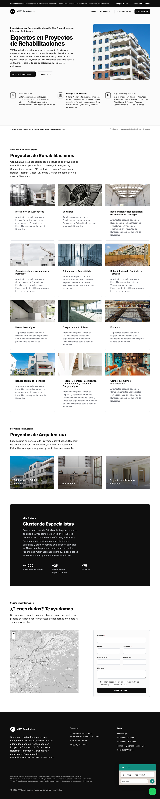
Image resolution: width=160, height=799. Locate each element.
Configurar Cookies (125, 750)
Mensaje (101, 668)
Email (100, 646)
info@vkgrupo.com (78, 744)
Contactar (140, 11)
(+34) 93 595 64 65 (78, 740)
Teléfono (127, 646)
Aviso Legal (122, 733)
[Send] (152, 781)
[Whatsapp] (152, 791)
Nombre (101, 635)
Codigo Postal (103, 657)
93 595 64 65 (125, 11)
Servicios (104, 11)
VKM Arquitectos (25, 11)
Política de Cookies (125, 737)
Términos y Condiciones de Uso (113, 684)
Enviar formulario (121, 690)
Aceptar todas (122, 3)
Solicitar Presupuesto (21, 74)
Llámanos (44, 74)
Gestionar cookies (142, 3)
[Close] (153, 767)
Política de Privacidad (126, 682)
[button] (44, 661)
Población (128, 657)
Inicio (93, 11)
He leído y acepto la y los (119, 683)
